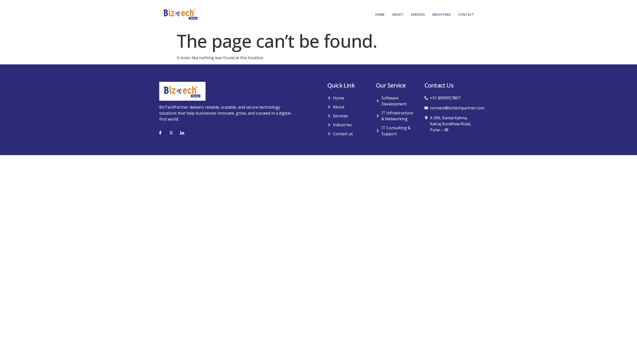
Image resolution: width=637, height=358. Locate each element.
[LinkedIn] (182, 132)
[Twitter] (171, 132)
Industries (441, 14)
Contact (466, 14)
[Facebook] (160, 132)
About (397, 14)
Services (418, 14)
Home (380, 14)
